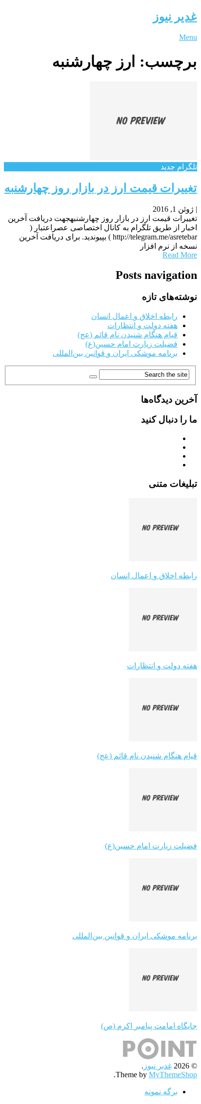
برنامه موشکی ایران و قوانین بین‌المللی (115, 353)
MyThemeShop (173, 1074)
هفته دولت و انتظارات (142, 325)
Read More (179, 255)
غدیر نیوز (175, 16)
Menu (188, 37)
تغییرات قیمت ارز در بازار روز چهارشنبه (100, 188)
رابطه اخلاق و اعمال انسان (134, 316)
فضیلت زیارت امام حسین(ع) (131, 344)
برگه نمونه (161, 1091)
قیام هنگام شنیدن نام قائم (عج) (128, 335)
